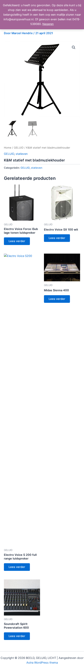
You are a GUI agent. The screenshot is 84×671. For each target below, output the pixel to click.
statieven (22, 154)
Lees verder (17, 241)
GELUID (19, 147)
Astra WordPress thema (42, 662)
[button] (73, 47)
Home (7, 147)
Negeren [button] (48, 24)
